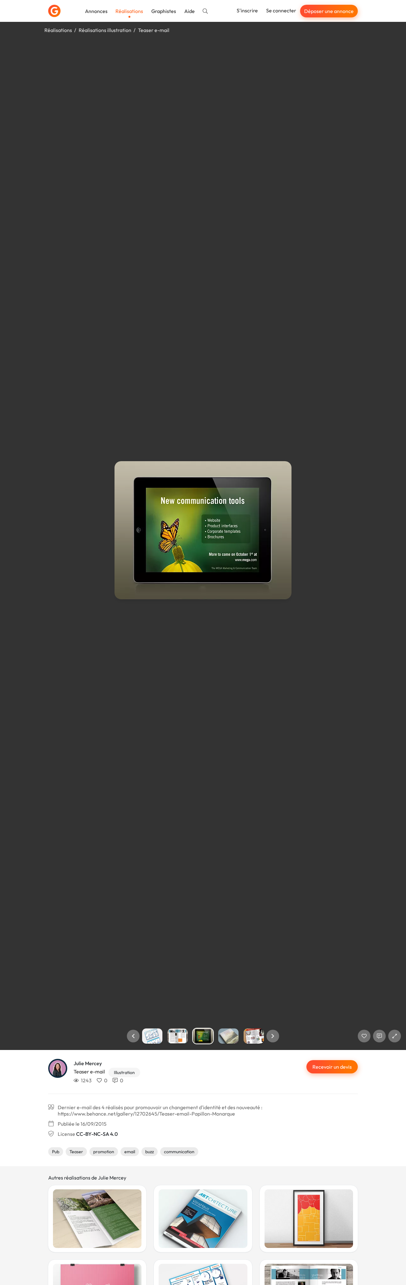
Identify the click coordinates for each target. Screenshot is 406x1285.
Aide (189, 11)
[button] (133, 1036)
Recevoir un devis (332, 1067)
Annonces (96, 11)
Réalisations (129, 11)
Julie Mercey (88, 1063)
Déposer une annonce (329, 11)
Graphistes (163, 11)
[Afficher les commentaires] (379, 1036)
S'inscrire (247, 10)
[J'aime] (364, 1036)
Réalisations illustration (105, 30)
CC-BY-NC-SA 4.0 (97, 1134)
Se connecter (281, 10)
